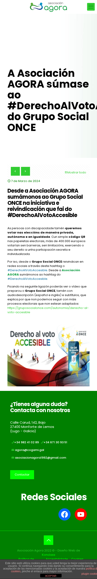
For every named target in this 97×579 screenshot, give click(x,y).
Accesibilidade (57, 559)
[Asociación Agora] (48, 6)
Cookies (77, 559)
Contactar (22, 474)
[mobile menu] (91, 7)
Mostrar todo (76, 172)
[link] (48, 354)
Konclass (48, 555)
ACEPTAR (50, 575)
